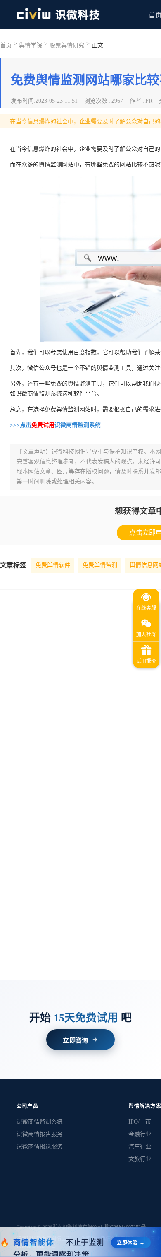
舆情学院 (30, 45)
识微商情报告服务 (40, 1134)
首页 (6, 45)
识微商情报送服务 (40, 1147)
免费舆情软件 (53, 565)
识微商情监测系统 (40, 1122)
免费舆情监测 (100, 565)
